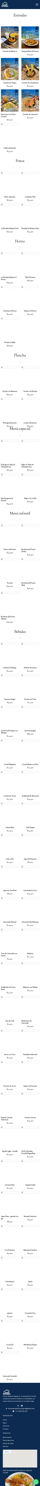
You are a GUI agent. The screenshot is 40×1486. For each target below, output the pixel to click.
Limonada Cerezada (10, 1376)
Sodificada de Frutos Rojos (8, 988)
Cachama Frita (30, 197)
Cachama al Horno (10, 311)
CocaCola (9, 1345)
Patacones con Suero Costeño (8, 115)
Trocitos (10, 583)
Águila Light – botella (10, 1151)
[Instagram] (18, 1405)
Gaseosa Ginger (9, 699)
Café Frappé (30, 827)
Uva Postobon (10, 1250)
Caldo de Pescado (10, 148)
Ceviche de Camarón (30, 114)
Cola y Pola (10, 859)
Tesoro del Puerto (9, 549)
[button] (36, 1482)
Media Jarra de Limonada (26, 1022)
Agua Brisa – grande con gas (9, 1217)
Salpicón (30, 953)
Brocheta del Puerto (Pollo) (28, 550)
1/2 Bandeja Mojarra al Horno (8, 278)
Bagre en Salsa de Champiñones (27, 466)
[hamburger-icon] (37, 4)
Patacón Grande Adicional (6, 1118)
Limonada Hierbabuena (30, 922)
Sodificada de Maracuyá (30, 796)
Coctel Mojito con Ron (30, 764)
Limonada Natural (9, 922)
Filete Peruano (30, 277)
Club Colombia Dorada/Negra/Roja (28, 1152)
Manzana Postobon (30, 1250)
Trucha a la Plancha (30, 391)
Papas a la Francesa (30, 1086)
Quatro (9, 1313)
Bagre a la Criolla (30, 498)
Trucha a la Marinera (9, 391)
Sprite (30, 1282)
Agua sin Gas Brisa (10, 890)
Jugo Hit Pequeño (30, 859)
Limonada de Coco (30, 890)
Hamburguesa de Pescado (7, 499)
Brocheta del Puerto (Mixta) (8, 618)
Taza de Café (9, 1021)
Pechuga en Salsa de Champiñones (8, 466)
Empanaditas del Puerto (30, 51)
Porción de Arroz (10, 1086)
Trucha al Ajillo (9, 342)
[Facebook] (22, 1405)
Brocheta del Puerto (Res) (28, 584)
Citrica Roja (10, 827)
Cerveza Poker (10, 1185)
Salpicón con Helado (30, 987)
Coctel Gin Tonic (10, 796)
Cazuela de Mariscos (10, 51)
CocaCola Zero (30, 1313)
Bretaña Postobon (30, 1216)
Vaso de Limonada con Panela (9, 954)
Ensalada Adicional (30, 1054)
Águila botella (30, 1185)
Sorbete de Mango (9, 668)
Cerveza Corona (30, 1117)
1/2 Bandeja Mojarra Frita (10, 228)
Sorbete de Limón (30, 668)
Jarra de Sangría (30, 731)
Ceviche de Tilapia (9, 83)
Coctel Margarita (10, 764)
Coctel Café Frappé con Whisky (9, 732)
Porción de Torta (30, 699)
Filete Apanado (9, 197)
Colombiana (9, 1282)
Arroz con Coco (10, 1054)
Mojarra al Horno (30, 311)
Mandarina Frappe (30, 1345)
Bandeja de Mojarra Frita (30, 228)
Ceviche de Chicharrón (30, 83)
